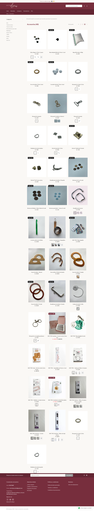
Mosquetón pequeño (36, 116)
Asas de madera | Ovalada (77, 272)
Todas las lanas (9, 24)
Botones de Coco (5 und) (78, 180)
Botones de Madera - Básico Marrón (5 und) (36, 208)
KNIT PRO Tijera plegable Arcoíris (78, 336)
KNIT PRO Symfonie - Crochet (36, 433)
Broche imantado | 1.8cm (57, 148)
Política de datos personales (54, 485)
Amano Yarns (9, 32)
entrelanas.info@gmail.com (16, 488)
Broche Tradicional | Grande (78, 148)
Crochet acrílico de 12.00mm (37, 240)
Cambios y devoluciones (32, 486)
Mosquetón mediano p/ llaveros (57, 116)
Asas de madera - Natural (36, 272)
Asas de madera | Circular (36, 304)
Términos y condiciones (53, 487)
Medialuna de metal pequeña (36, 467)
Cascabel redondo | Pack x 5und (57, 84)
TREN (7, 34)
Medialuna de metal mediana (37, 148)
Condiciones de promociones (54, 490)
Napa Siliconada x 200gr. (78, 52)
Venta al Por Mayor (10, 501)
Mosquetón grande (78, 116)
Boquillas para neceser (78, 208)
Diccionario (29, 490)
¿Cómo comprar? (30, 484)
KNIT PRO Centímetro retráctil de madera (57, 400)
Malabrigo (8, 30)
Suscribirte (69, 475)
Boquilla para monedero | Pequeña (57, 180)
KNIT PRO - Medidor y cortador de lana (36, 400)
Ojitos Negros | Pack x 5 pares (36, 52)
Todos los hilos (9, 26)
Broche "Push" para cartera (36, 180)
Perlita (7, 36)
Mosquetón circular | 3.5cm (78, 84)
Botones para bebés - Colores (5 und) (57, 208)
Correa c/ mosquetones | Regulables (57, 240)
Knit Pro (8, 40)
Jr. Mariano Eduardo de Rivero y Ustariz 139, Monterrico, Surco (15, 493)
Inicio (7, 13)
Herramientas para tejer (11, 28)
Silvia (7, 38)
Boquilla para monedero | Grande (57, 304)
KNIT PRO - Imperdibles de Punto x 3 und (57, 368)
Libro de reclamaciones (73, 484)
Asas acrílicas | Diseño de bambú (57, 272)
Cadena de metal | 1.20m (78, 304)
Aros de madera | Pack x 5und (36, 84)
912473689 (11, 485)
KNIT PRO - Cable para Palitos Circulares (78, 368)
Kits (7, 23)
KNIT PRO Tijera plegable (78, 240)
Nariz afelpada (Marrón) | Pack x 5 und (57, 52)
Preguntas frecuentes (32, 488)
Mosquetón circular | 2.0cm (78, 433)
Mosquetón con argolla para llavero (36, 336)
